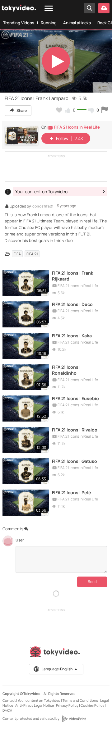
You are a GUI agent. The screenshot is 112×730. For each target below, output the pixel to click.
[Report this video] (104, 110)
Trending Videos (18, 22)
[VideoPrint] (73, 719)
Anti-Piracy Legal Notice (34, 705)
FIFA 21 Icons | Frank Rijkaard (72, 276)
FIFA (17, 254)
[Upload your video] (104, 8)
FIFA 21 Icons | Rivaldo (74, 430)
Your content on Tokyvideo (39, 700)
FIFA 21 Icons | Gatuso (74, 461)
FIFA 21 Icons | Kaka (72, 336)
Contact (9, 700)
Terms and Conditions (80, 700)
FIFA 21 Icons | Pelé (71, 492)
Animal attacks (77, 22)
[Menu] (49, 8)
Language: (57, 669)
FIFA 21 (32, 254)
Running (49, 22)
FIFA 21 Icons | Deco (72, 304)
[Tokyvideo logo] (56, 653)
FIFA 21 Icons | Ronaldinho (66, 370)
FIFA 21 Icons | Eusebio (75, 398)
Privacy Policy (67, 705)
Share (21, 110)
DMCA (7, 710)
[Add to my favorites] (59, 110)
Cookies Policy (92, 705)
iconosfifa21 (42, 206)
